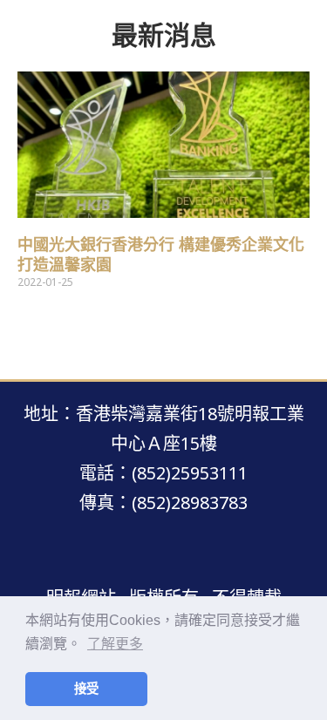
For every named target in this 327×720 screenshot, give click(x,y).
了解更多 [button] (115, 643)
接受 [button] (86, 689)
